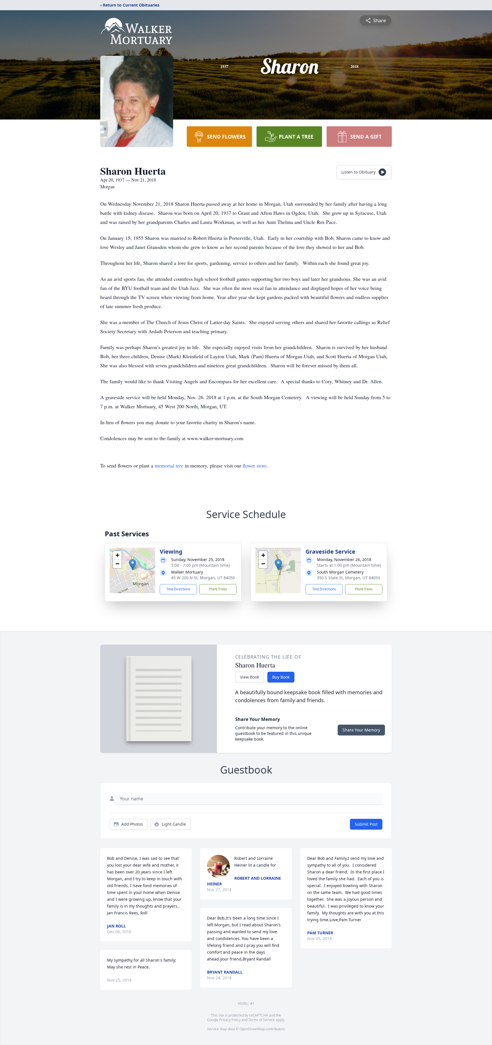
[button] (132, 564)
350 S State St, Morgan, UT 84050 (348, 577)
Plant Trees (218, 589)
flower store (254, 465)
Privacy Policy (230, 1019)
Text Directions (178, 589)
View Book (249, 677)
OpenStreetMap (252, 1029)
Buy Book (281, 677)
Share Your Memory (361, 730)
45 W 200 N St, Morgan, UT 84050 (203, 577)
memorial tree (169, 465)
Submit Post (366, 824)
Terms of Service (261, 1019)
